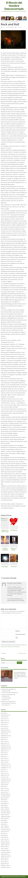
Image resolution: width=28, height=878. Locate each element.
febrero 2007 (4, 841)
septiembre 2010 (5, 781)
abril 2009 (3, 805)
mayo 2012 (4, 754)
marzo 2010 (4, 788)
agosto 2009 (4, 797)
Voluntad (4, 653)
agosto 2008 (4, 818)
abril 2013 (3, 739)
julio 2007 (3, 833)
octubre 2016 (4, 722)
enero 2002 (4, 860)
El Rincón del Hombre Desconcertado (14, 6)
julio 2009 (3, 799)
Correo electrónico (21, 634)
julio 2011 (3, 769)
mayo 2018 (4, 717)
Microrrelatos (5, 705)
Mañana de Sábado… (14, 549)
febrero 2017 (4, 720)
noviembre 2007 (5, 829)
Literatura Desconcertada (7, 701)
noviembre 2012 (5, 747)
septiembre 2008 (5, 816)
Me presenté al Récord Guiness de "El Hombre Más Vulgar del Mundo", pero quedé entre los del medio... (20, 675)
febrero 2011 (4, 775)
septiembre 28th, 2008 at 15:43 (14, 584)
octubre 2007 (4, 831)
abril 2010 (3, 786)
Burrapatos (4, 696)
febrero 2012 (4, 760)
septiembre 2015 (5, 732)
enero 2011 (4, 777)
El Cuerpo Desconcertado (7, 689)
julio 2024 (3, 713)
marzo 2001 (4, 861)
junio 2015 (3, 734)
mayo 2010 (4, 784)
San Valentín (13, 530)
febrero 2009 (4, 809)
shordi (3, 27)
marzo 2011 (4, 773)
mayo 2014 (4, 737)
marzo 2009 (4, 807)
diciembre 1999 (4, 865)
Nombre (18, 631)
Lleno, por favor (22, 653)
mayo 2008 (4, 822)
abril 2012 (3, 756)
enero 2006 (4, 848)
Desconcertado (5, 698)
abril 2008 (3, 824)
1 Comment (19, 27)
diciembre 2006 (4, 843)
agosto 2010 (4, 782)
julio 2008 (3, 820)
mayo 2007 (4, 837)
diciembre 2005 (4, 850)
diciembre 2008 (4, 811)
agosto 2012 (4, 750)
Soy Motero (4, 699)
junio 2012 (3, 752)
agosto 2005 (4, 858)
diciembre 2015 (4, 730)
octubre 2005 (4, 854)
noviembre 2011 (5, 765)
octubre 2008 (4, 814)
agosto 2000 (4, 863)
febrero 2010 (4, 790)
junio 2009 (3, 801)
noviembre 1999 (5, 867)
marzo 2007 (4, 839)
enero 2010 (4, 792)
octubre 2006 (4, 844)
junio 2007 (3, 835)
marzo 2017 (4, 718)
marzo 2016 (4, 726)
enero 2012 (4, 762)
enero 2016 (4, 728)
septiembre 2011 (5, 767)
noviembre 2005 (5, 852)
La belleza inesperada (5, 549)
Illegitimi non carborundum (4, 531)
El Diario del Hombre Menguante (9, 692)
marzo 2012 (4, 758)
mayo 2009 (4, 803)
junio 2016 (3, 724)
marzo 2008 (4, 826)
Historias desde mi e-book (8, 703)
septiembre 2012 (5, 749)
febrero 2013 (4, 743)
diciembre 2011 (4, 764)
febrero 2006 (4, 846)
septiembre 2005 (5, 856)
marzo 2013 (4, 741)
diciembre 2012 (4, 745)
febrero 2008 (4, 828)
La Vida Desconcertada (6, 694)
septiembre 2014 (5, 735)
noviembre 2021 (5, 715)
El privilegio (5, 566)
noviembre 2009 (5, 796)
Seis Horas (14, 566)
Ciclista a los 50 (5, 691)
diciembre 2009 (4, 794)
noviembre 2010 (5, 779)
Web (17, 637)
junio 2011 (3, 771)
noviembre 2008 (5, 813)
